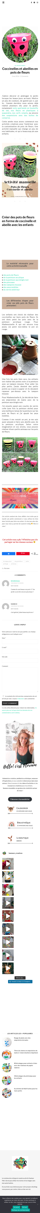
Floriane (6, 568)
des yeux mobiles (10, 287)
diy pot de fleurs (19, 561)
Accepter (16, 1207)
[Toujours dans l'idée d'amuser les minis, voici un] (8, 916)
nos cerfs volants (20, 113)
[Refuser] (38, 1204)
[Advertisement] (21, 81)
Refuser (24, 1207)
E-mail (4, 647)
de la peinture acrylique (13, 277)
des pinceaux (9, 282)
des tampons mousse (12, 284)
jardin (27, 561)
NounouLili (15, 581)
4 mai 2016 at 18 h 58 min (17, 606)
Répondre (14, 586)
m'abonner (20, 698)
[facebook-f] (31, 2)
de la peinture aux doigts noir (16, 280)
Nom (4, 638)
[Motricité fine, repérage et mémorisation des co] (8, 903)
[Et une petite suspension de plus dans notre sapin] (8, 968)
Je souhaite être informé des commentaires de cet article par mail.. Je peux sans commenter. (19, 697)
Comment (5, 666)
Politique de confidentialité (20, 1210)
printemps (13, 564)
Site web (4, 657)
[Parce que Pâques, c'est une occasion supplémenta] (8, 864)
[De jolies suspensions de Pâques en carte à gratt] (8, 877)
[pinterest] (34, 2)
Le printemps (20, 65)
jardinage (5, 564)
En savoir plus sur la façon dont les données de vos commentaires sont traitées (19, 710)
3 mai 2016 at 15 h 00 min (17, 583)
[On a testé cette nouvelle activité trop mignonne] (8, 929)
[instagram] (37, 2)
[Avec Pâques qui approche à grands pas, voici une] (8, 890)
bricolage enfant (7, 561)
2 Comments (24, 76)
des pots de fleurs (11, 275)
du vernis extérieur (11, 289)
